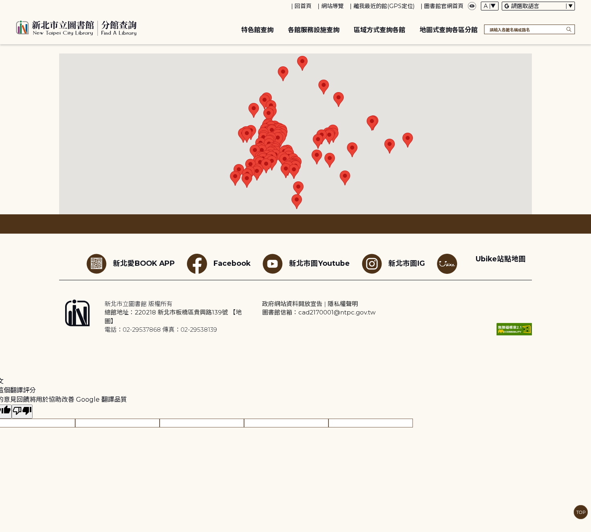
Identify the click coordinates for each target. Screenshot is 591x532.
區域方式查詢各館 (379, 30)
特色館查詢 (257, 30)
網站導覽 (332, 6)
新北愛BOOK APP (144, 263)
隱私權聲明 (343, 304)
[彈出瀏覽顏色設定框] (472, 6)
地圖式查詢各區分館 (449, 30)
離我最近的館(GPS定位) (384, 6)
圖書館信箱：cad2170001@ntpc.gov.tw (319, 312)
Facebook (231, 263)
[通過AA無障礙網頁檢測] (514, 329)
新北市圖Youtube (319, 263)
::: (4, 5)
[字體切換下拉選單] (489, 6)
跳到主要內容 (20, 5)
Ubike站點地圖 (501, 259)
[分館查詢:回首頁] (76, 27)
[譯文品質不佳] (22, 412)
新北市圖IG (406, 263)
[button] (253, 110)
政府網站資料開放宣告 (292, 304)
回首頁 (303, 6)
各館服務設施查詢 (313, 30)
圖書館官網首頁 (444, 6)
